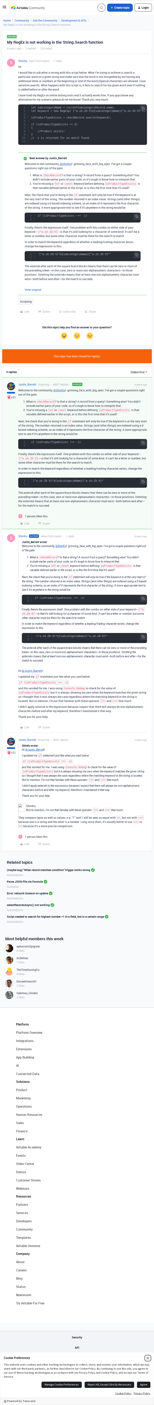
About (20, 1262)
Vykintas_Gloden (27, 993)
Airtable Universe (28, 1246)
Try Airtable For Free (30, 1303)
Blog (19, 1278)
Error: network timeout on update (27, 893)
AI (17, 1065)
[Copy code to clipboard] (143, 108)
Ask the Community (45, 20)
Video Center (25, 1164)
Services (22, 1213)
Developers (24, 1221)
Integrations (24, 1041)
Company (23, 1253)
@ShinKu (66, 164)
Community (21, 20)
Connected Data (27, 1074)
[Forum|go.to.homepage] (28, 8)
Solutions (23, 1081)
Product (21, 1090)
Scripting (26, 301)
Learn (20, 1139)
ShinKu (22, 61)
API (77, 1347)
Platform (22, 1024)
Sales (20, 1123)
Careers (21, 1270)
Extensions (24, 1049)
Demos (21, 1172)
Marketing (23, 1098)
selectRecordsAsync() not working (28, 905)
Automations (15, 875)
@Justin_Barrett (32, 671)
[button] (4, 8)
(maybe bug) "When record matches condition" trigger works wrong (48, 870)
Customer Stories (28, 1180)
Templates (23, 1237)
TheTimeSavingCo (28, 970)
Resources (23, 1196)
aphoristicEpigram (28, 946)
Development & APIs (73, 20)
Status (21, 1286)
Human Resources (29, 1114)
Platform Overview (29, 1032)
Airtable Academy (28, 1147)
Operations (24, 1106)
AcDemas (22, 958)
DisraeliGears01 (26, 981)
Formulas (13, 887)
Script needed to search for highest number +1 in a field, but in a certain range (55, 916)
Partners (22, 1204)
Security (77, 1337)
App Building (25, 1057)
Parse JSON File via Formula (25, 881)
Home (7, 20)
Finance (21, 1131)
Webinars (22, 1188)
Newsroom (23, 1295)
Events (21, 1155)
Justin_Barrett (27, 384)
